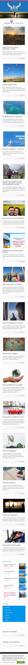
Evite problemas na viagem (13, 385)
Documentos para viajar (12, 545)
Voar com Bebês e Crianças (13, 323)
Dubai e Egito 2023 (9, 85)
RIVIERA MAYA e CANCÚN (12, 117)
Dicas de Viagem (9, 612)
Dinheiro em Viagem (10, 354)
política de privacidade (11, 660)
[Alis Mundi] (14, 6)
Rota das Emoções (10, 632)
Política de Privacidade (8, 662)
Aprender (7, 607)
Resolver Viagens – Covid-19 (13, 149)
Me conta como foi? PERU (12, 284)
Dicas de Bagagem (9, 451)
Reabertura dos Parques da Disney (13, 251)
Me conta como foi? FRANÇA (13, 218)
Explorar (7, 615)
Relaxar (6, 620)
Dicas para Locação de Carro (13, 417)
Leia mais (22, 58)
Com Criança (8, 610)
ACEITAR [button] (21, 662)
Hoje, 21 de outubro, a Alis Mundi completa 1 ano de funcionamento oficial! (12, 182)
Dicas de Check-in (9, 483)
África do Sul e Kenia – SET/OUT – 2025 (11, 48)
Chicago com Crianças (11, 642)
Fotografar (7, 617)
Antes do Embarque (10, 515)
